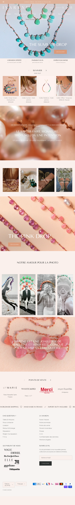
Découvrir (60, 53)
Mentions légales (45, 441)
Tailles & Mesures (8, 421)
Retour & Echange (9, 430)
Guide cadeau (44, 21)
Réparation (6, 432)
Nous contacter (8, 424)
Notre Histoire (44, 421)
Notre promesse (44, 424)
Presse (41, 432)
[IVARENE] (15, 9)
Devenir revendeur (45, 430)
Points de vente (44, 427)
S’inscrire (45, 465)
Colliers (41, 15)
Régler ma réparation (10, 435)
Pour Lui (33, 15)
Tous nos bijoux (31, 21)
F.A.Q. (5, 438)
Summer (8, 15)
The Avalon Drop (20, 15)
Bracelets (51, 15)
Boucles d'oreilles (64, 15)
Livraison (5, 427)
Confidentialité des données (48, 438)
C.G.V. (41, 435)
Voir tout (37, 74)
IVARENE (9, 491)
